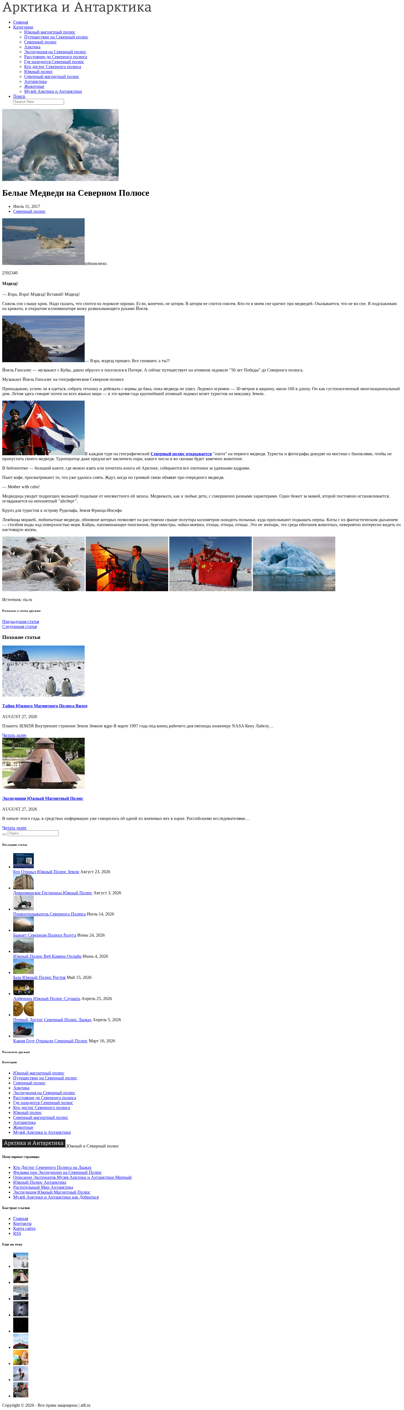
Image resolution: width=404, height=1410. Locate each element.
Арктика (32, 46)
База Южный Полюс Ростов (39, 977)
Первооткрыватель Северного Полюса (49, 914)
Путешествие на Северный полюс (56, 37)
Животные (34, 86)
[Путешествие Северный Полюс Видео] (20, 1347)
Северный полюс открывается (181, 453)
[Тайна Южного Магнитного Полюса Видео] (43, 695)
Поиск (19, 96)
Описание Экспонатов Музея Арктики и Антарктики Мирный (72, 1177)
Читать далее (14, 735)
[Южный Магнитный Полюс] (20, 1298)
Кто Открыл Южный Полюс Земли (46, 871)
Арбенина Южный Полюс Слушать (46, 998)
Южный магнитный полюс (49, 32)
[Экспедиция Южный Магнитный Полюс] (43, 787)
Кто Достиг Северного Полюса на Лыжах (52, 1167)
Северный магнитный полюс (51, 76)
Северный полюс (40, 42)
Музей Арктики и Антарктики (53, 91)
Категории (23, 27)
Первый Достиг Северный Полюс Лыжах (52, 1019)
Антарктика (35, 81)
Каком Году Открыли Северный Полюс (50, 1040)
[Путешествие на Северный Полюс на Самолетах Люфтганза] (20, 1379)
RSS (17, 1233)
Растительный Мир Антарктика (43, 1187)
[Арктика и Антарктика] (77, 12)
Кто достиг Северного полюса (52, 66)
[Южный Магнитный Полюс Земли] (20, 1315)
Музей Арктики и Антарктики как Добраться (56, 1197)
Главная (20, 22)
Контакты (22, 1223)
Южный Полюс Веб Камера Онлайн (47, 956)
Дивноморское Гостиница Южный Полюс (52, 892)
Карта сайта (24, 1228)
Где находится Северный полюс (54, 61)
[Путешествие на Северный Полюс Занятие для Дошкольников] (20, 1363)
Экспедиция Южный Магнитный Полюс (42, 798)
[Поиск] (4, 834)
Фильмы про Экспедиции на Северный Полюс (57, 1172)
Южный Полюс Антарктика (39, 1182)
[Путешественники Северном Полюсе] (20, 1396)
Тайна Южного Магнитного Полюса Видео (44, 705)
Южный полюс (38, 71)
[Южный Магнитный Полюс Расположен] (20, 1331)
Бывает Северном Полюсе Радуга (44, 935)
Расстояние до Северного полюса (55, 56)
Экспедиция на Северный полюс (55, 51)
